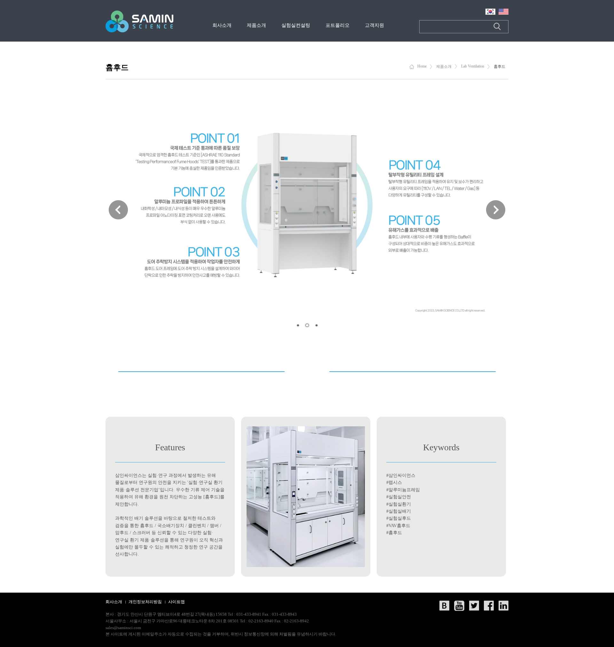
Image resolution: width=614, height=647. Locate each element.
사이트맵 (176, 601)
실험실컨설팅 (295, 25)
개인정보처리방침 (145, 601)
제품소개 (256, 25)
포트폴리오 (338, 25)
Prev (118, 209)
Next (495, 209)
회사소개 (222, 25)
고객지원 (374, 25)
